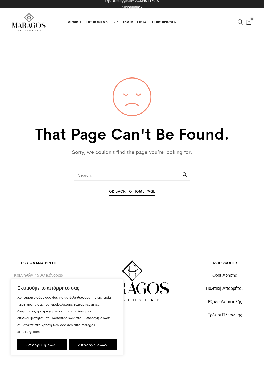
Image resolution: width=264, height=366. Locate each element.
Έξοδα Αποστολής (225, 301)
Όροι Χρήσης (224, 275)
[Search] (185, 175)
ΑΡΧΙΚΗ (74, 21)
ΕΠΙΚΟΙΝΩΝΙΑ (164, 21)
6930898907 (132, 7)
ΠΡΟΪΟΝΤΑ (95, 21)
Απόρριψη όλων (42, 344)
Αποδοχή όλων (93, 344)
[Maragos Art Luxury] (29, 22)
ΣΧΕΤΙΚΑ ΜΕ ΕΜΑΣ (130, 21)
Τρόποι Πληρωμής (225, 315)
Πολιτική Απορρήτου (225, 288)
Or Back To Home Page (132, 191)
